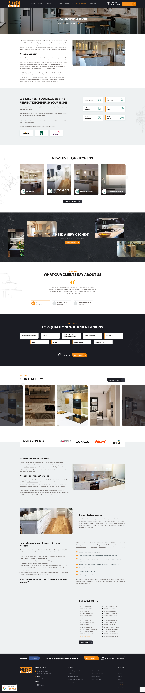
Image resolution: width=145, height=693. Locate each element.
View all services (71, 201)
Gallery (59, 3)
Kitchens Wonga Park (111, 638)
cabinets (26, 469)
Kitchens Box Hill (109, 611)
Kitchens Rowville (110, 633)
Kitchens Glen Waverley (111, 622)
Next (98, 289)
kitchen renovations (32, 484)
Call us (78, 581)
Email (38, 678)
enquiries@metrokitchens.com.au (114, 660)
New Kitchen (71, 684)
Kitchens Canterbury (111, 615)
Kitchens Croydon (86, 618)
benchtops (33, 469)
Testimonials (69, 3)
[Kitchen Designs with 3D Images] (40, 408)
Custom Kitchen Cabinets (97, 675)
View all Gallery (114, 382)
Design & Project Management (75, 681)
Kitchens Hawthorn (110, 624)
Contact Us (120, 689)
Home (33, 3)
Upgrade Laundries (95, 678)
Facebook (34, 660)
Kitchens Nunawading (111, 631)
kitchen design (38, 464)
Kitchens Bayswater (110, 608)
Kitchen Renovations (96, 673)
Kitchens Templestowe (111, 636)
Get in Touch (71, 242)
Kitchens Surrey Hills (87, 636)
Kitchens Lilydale (109, 627)
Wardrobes (71, 675)
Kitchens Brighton (86, 613)
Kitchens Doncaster (110, 618)
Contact (93, 3)
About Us (41, 3)
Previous (47, 289)
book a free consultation (101, 581)
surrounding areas (81, 549)
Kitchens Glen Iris (86, 622)
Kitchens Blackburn (86, 611)
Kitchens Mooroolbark (111, 629)
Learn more (84, 644)
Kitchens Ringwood (86, 633)
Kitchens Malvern (86, 629)
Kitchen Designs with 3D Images (76, 673)
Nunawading (59, 66)
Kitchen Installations (73, 678)
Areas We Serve (81, 3)
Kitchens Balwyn (85, 608)
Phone (39, 686)
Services (49, 3)
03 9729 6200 (89, 581)
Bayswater (50, 66)
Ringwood (94, 549)
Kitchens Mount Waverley (88, 631)
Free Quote (127, 4)
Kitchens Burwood (110, 613)
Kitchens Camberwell (87, 615)
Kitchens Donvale (86, 620)
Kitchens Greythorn (87, 624)
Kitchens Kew (84, 627)
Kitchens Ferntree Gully (111, 620)
